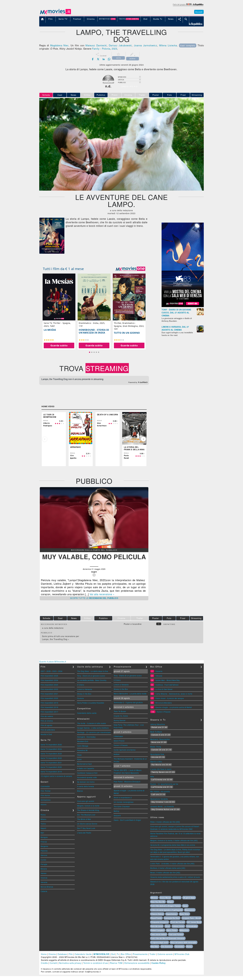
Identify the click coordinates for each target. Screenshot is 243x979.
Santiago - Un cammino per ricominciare (94, 732)
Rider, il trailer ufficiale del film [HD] (165, 822)
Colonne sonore (165, 954)
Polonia (106, 48)
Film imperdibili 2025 (49, 675)
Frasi (183, 94)
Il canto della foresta (85, 786)
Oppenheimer (171, 914)
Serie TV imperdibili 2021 (51, 762)
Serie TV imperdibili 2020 (51, 767)
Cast (60, 94)
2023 (114, 48)
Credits (44, 963)
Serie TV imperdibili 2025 (51, 744)
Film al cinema (47, 721)
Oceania (158, 671)
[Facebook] (92, 59)
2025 (54, 671)
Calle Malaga (82, 746)
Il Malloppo (118, 736)
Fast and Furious (176, 934)
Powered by (133, 382)
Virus (167, 926)
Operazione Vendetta (159, 799)
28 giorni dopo (189, 898)
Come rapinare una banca (125, 750)
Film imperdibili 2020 (49, 698)
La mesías (50, 329)
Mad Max (154, 946)
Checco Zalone (157, 914)
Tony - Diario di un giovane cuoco (91, 675)
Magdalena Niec (59, 45)
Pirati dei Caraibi (177, 922)
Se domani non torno (86, 782)
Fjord (79, 759)
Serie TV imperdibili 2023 (51, 753)
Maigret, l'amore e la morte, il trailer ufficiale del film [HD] (174, 840)
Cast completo (187, 45)
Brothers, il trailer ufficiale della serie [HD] (167, 868)
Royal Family (156, 918)
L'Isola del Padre (84, 832)
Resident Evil (82, 741)
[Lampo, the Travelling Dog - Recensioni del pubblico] (94, 547)
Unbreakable (192, 926)
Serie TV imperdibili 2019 (51, 771)
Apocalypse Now (157, 754)
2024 (60, 671)
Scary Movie (165, 898)
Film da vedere (47, 716)
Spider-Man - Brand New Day (167, 680)
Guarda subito (59, 345)
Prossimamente (140, 954)
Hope (79, 755)
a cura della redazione (52, 627)
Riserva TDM (116, 963)
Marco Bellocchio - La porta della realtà (130, 693)
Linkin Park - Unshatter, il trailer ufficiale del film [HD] (172, 863)
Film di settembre (48, 730)
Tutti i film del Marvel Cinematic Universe (167, 938)
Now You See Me (158, 902)
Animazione (45, 800)
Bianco (80, 791)
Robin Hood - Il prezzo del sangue (169, 698)
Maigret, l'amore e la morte (88, 805)
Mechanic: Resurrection (160, 739)
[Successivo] (143, 439)
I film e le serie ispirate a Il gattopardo (166, 910)
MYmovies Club (182, 954)
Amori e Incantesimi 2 (123, 797)
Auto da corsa (157, 926)
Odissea (158, 675)
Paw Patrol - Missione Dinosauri (127, 781)
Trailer (152, 954)
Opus (185, 906)
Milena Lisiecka (168, 45)
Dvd (113, 954)
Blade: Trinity (155, 746)
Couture (80, 698)
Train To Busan (120, 711)
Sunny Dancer (120, 720)
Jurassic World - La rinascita (162, 806)
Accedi (198, 11)
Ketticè (117, 754)
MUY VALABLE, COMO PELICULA (94, 556)
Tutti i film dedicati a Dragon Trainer (165, 906)
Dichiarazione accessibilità (137, 963)
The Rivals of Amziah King (88, 810)
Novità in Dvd (46, 734)
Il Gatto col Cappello (85, 768)
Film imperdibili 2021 (49, 694)
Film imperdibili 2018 (49, 707)
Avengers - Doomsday (86, 737)
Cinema (52, 954)
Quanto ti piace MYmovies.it (52, 661)
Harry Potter (172, 930)
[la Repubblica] (188, 6)
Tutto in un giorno (127, 332)
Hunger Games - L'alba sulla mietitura (93, 728)
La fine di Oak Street (163, 689)
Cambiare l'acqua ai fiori (87, 773)
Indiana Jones (178, 926)
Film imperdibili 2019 (49, 703)
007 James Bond (194, 922)
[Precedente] (44, 439)
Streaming (197, 94)
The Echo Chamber (122, 806)
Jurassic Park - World (191, 918)
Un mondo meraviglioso (124, 802)
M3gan (170, 902)
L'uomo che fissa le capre (161, 769)
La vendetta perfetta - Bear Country (91, 680)
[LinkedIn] (103, 59)
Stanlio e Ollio (156, 761)
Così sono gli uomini (85, 801)
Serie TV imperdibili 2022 (51, 758)
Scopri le (94, 598)
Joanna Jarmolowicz (145, 45)
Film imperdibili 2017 (49, 712)
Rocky (189, 946)
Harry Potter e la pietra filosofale (90, 703)
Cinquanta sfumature (159, 922)
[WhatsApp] (109, 59)
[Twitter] (98, 59)
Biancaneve (189, 910)
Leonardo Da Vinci (172, 918)
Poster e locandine (133, 624)
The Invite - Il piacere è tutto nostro (91, 723)
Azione (43, 804)
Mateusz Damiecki (96, 45)
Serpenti (117, 815)
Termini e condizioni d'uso (95, 963)
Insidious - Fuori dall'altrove (166, 684)
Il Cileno (80, 684)
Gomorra (176, 898)
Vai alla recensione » (102, 594)
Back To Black (156, 732)
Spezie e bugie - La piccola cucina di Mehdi (173, 707)
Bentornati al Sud (84, 764)
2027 (43, 671)
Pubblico (101, 94)
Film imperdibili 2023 (49, 684)
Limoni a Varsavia (84, 689)
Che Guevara (166, 946)
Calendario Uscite (83, 954)
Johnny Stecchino (157, 724)
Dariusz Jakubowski (120, 45)
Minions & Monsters (163, 703)
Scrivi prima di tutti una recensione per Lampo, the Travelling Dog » (60, 638)
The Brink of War (84, 819)
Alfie (152, 776)
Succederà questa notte (87, 777)
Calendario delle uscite (87, 713)
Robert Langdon (157, 930)
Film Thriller (46, 791)
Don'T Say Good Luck (86, 828)
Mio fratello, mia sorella (160, 791)
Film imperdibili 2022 (49, 689)
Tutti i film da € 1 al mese (63, 268)
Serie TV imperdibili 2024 (51, 749)
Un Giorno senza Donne (87, 823)
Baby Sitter (184, 914)
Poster (155, 94)
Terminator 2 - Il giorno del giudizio (128, 702)
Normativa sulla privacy (70, 963)
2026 (49, 671)
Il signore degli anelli (159, 942)
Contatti (53, 963)
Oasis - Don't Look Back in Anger (127, 820)
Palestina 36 (82, 750)
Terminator (179, 946)
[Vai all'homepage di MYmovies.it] (55, 14)
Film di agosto (46, 725)
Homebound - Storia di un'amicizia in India (94, 331)
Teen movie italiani (158, 934)
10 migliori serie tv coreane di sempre (56, 776)
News (73, 94)
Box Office (126, 954)
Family (95, 48)
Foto (169, 94)
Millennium (184, 930)
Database (62, 954)
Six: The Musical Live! (86, 814)
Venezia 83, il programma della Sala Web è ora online (172, 845)
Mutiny (116, 811)
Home (44, 954)
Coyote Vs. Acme (121, 716)
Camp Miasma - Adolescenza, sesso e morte (173, 694)
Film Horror (45, 795)
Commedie (45, 786)
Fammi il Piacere (121, 745)
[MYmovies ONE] (130, 269)
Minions (154, 898)
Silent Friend (119, 741)
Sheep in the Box (84, 694)
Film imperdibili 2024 (49, 680)
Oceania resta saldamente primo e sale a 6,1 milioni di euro (175, 877)
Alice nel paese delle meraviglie (183, 942)
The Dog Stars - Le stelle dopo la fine (92, 671)
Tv (118, 954)
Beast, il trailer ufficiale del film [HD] (165, 872)
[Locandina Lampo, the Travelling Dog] (51, 252)
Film (71, 954)
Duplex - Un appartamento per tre (164, 784)
